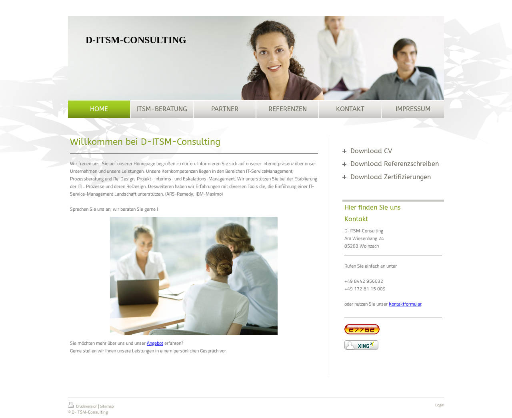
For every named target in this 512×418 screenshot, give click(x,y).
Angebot (155, 343)
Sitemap (107, 406)
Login (439, 405)
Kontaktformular (405, 304)
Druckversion (86, 406)
